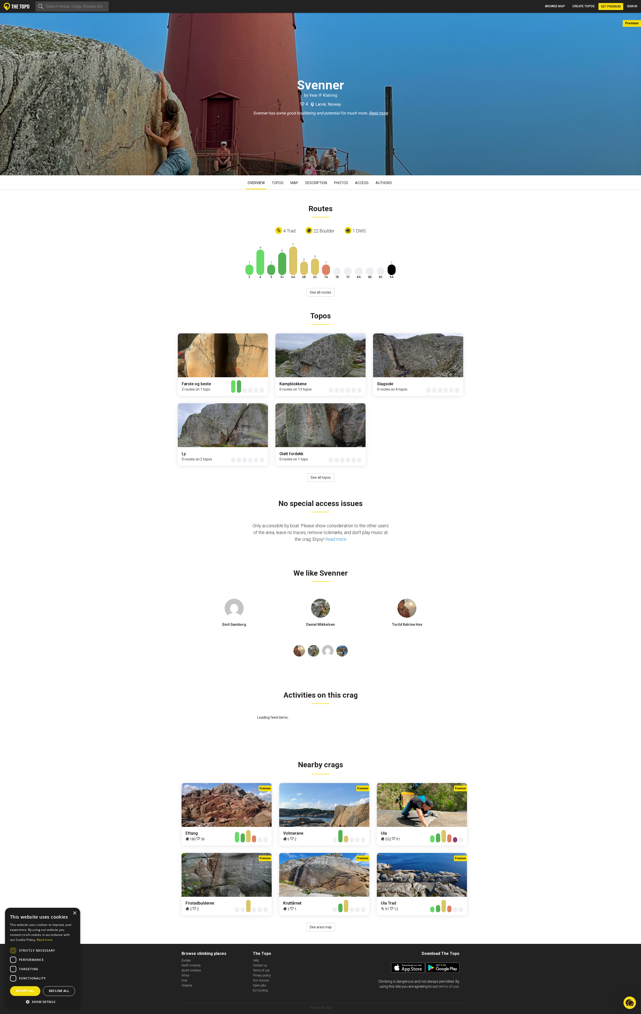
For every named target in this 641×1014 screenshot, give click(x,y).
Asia (184, 980)
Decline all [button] (59, 991)
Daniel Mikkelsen (320, 624)
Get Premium (611, 6)
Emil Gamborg (234, 624)
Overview (256, 183)
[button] (42, 1001)
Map (294, 183)
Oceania (187, 985)
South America (191, 970)
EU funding (260, 990)
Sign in (632, 6)
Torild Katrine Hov (407, 624)
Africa (185, 975)
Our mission (261, 980)
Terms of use (261, 970)
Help (256, 960)
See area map (320, 927)
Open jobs (259, 985)
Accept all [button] (25, 991)
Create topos (583, 6)
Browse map (555, 6)
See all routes (320, 292)
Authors (384, 183)
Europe (186, 960)
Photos (341, 183)
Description (316, 183)
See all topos (320, 477)
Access (362, 183)
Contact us (260, 965)
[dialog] (42, 958)
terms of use (449, 986)
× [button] (74, 913)
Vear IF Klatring (323, 95)
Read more (378, 113)
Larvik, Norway (328, 104)
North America (191, 965)
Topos (277, 183)
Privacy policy (262, 975)
